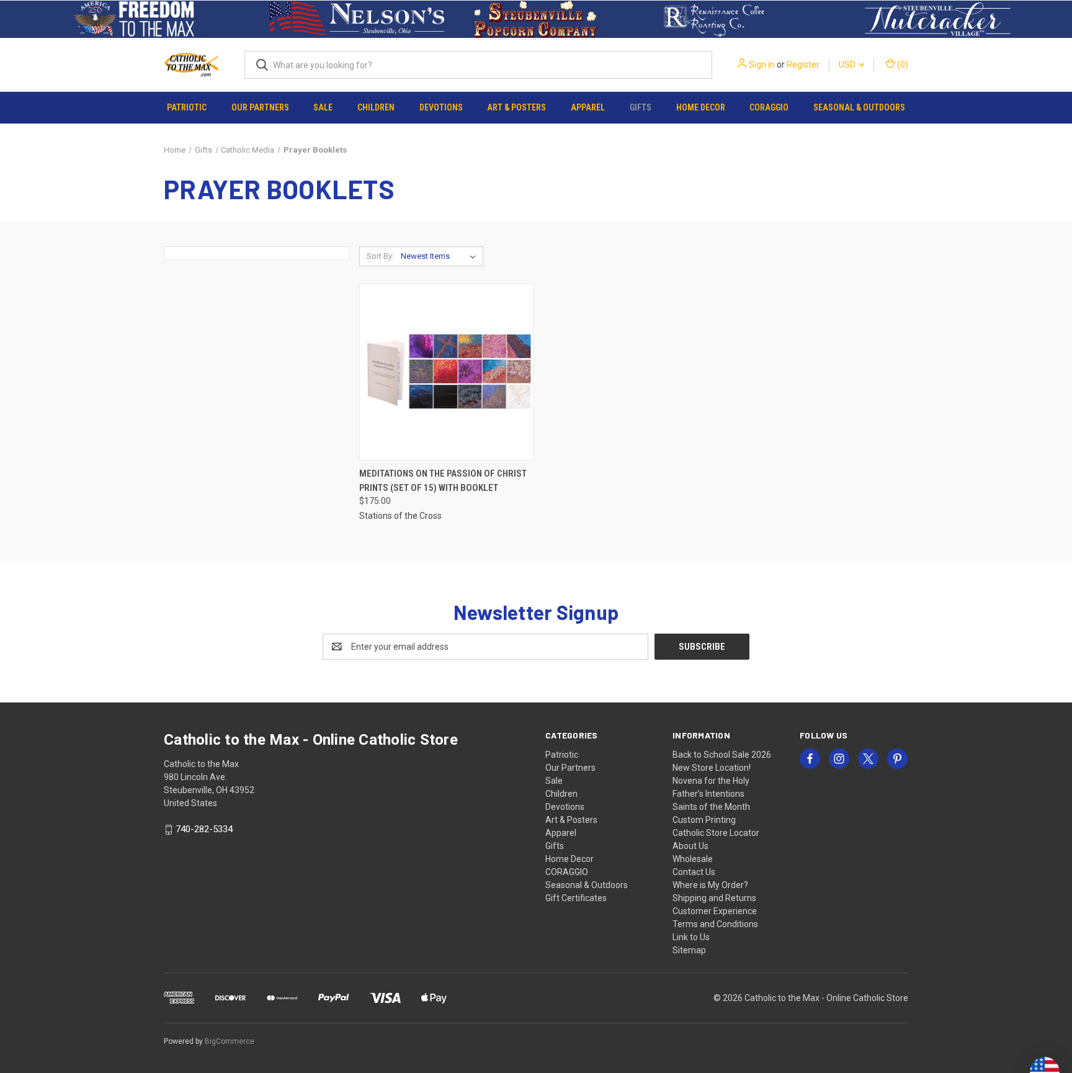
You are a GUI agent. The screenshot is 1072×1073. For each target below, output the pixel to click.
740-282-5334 (204, 829)
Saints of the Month (711, 807)
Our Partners (260, 107)
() (901, 65)
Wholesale (692, 859)
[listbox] (441, 256)
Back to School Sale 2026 (721, 755)
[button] (134, 19)
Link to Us (691, 937)
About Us (690, 846)
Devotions (441, 107)
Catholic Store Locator (715, 833)
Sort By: (380, 256)
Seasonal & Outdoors (859, 107)
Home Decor (700, 107)
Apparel (588, 107)
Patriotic (187, 107)
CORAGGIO (768, 107)
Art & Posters (516, 107)
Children (376, 107)
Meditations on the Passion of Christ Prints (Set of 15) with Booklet (443, 480)
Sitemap (689, 950)
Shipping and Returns (714, 898)
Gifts (640, 107)
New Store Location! (711, 768)
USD (848, 65)
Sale (323, 107)
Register (803, 65)
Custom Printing (704, 820)
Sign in (762, 65)
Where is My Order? (710, 885)
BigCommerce (229, 1041)
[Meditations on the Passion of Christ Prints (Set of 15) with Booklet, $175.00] (446, 372)
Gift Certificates (576, 898)
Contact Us (693, 872)
